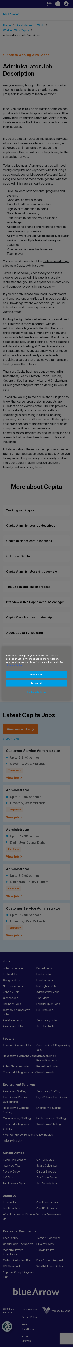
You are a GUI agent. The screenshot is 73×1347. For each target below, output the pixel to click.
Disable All (36, 674)
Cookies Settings (36, 692)
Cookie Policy (14, 665)
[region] (36, 674)
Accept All (36, 683)
